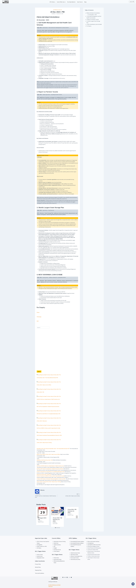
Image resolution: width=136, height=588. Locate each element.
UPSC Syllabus (73, 538)
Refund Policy (38, 567)
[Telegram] (69, 577)
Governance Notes (57, 559)
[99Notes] (5, 1)
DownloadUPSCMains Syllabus (77, 543)
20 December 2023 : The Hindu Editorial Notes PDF (58, 448)
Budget (55, 548)
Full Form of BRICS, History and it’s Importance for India (52, 476)
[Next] (77, 517)
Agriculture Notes (74, 554)
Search (39, 371)
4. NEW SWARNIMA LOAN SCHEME (94, 24)
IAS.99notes (54, 581)
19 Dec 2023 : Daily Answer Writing (53, 481)
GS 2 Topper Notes (57, 554)
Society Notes (40, 556)
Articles (38, 478)
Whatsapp (39, 316)
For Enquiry (88, 26)
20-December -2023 (92, 14)
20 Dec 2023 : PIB (48, 460)
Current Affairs (56, 538)
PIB (61, 9)
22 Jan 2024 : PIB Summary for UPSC (72, 511)
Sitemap (50, 581)
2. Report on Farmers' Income (92, 19)
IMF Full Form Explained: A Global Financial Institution (52, 468)
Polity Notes (56, 557)
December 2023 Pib (56, 9)
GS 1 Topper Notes (40, 551)
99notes (54, 13)
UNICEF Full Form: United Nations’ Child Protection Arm (52, 465)
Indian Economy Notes (75, 552)
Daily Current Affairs (41, 454)
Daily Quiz (39, 474)
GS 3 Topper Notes (74, 549)
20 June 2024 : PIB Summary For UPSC (57, 519)
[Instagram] (67, 577)
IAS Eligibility (39, 544)
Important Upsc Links (41, 538)
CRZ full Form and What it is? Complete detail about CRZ (52, 471)
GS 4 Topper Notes (91, 538)
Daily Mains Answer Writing (59, 541)
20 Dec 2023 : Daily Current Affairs (53, 454)
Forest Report (57, 551)
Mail (37, 321)
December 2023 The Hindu (42, 448)
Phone (38, 312)
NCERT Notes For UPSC (42, 546)
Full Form (39, 465)
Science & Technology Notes (76, 556)
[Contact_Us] (133, 583)
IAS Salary (39, 548)
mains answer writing (41, 481)
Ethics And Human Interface (93, 541)
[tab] (55, 527)
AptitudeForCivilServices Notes (94, 544)
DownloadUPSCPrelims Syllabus (77, 541)
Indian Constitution (40, 561)
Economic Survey (57, 549)
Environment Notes (75, 557)
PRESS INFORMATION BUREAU (93, 13)
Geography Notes (40, 557)
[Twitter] (65, 577)
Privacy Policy (38, 564)
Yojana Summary (57, 544)
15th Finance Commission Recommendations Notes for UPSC (53, 478)
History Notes (40, 554)
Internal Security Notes (75, 559)
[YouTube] (71, 577)
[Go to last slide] (38, 517)
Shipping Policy (38, 570)
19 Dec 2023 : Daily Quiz (46, 474)
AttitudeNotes (90, 543)
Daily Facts (56, 543)
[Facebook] (63, 577)
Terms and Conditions (39, 573)
